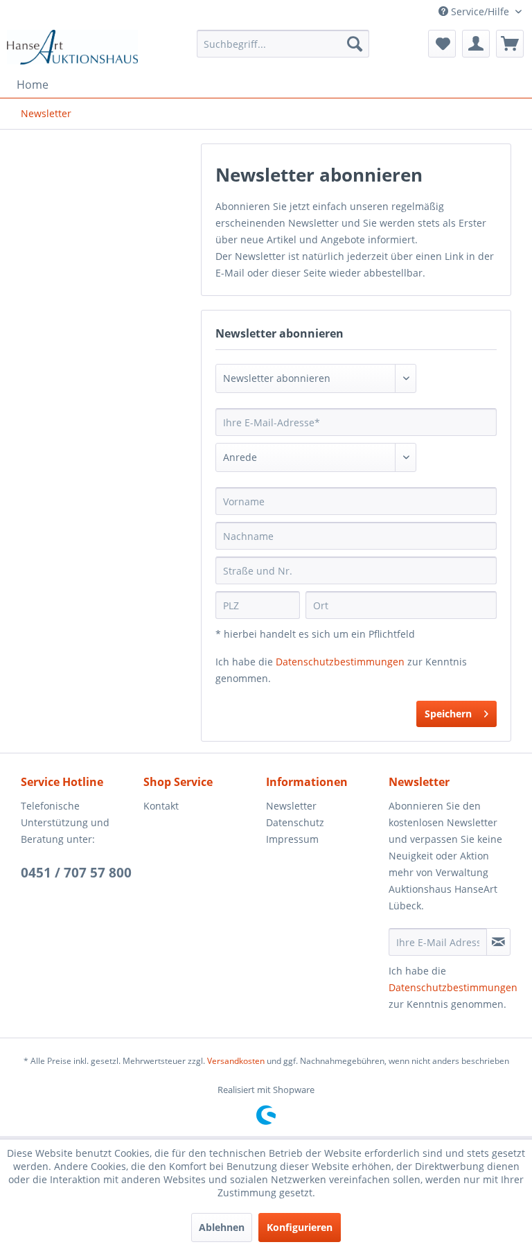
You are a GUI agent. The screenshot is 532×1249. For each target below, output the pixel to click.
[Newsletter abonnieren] (498, 942)
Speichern (448, 713)
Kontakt (161, 805)
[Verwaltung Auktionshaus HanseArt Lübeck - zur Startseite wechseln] (73, 47)
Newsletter (291, 805)
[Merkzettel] (442, 44)
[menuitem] (283, 44)
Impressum (292, 839)
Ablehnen (222, 1227)
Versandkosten (236, 1061)
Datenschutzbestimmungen (340, 661)
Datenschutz (295, 822)
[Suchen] (354, 44)
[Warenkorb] (510, 44)
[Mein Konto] (476, 44)
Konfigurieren (299, 1227)
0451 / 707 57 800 (76, 873)
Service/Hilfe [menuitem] (480, 11)
